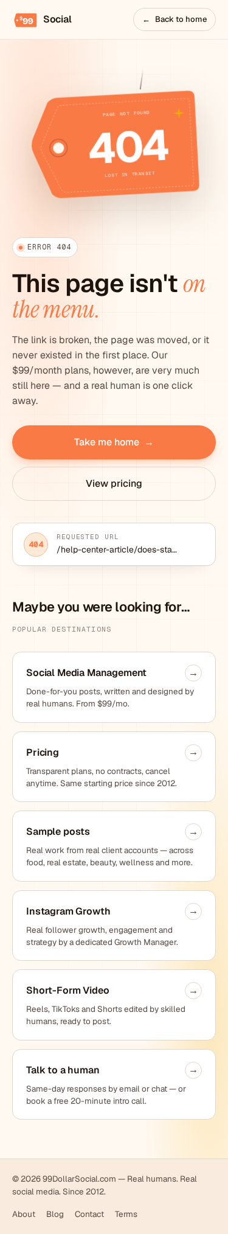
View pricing (114, 483)
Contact (89, 1213)
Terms (126, 1213)
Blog (55, 1213)
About (23, 1213)
